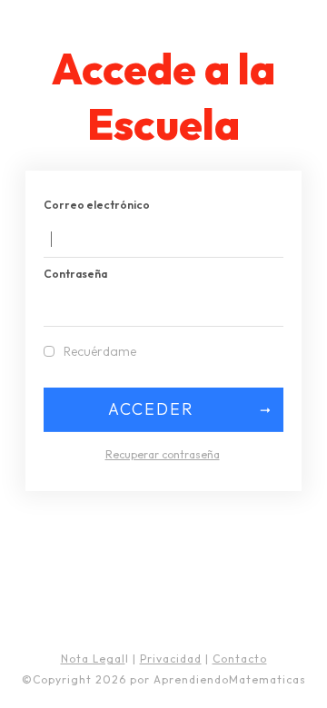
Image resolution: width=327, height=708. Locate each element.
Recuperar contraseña (162, 454)
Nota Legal (93, 658)
